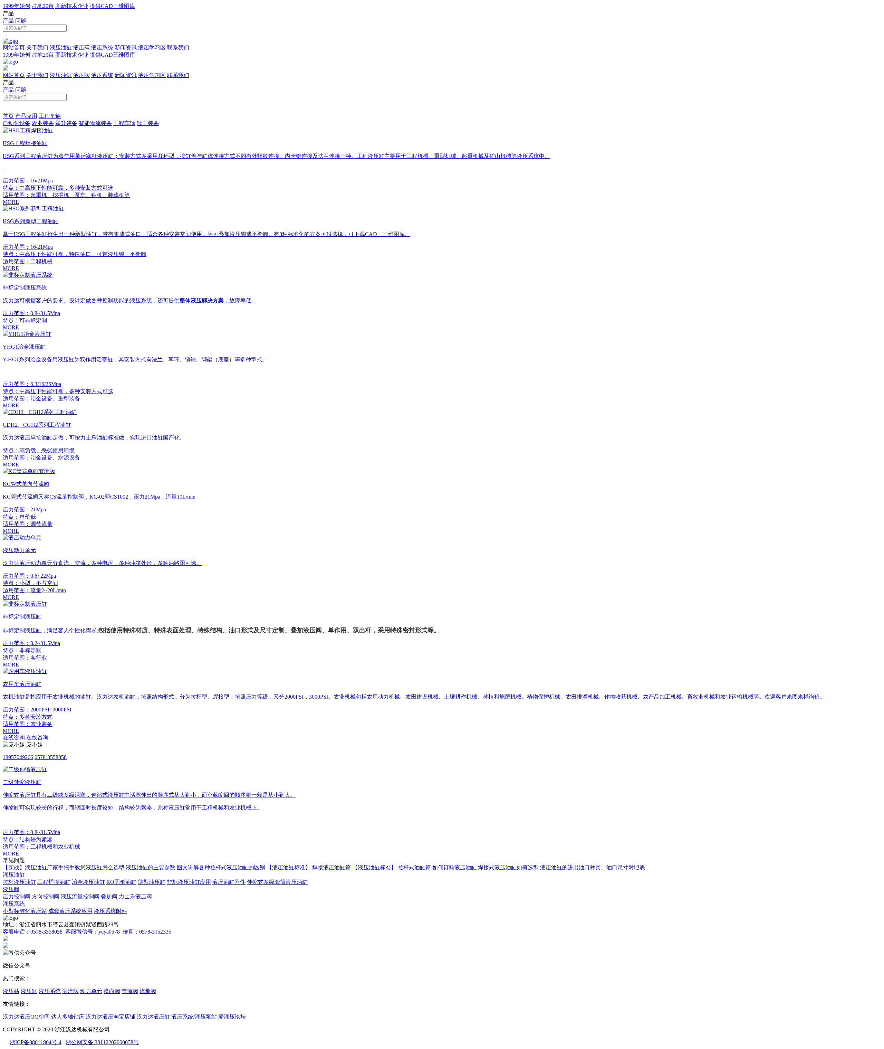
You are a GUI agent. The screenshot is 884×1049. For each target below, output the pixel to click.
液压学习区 (152, 47)
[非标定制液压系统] (27, 275)
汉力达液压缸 (153, 1017)
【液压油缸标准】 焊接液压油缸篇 (309, 867)
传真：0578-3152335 (147, 932)
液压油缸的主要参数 (150, 867)
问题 (20, 20)
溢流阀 (70, 991)
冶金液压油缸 (88, 882)
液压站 (11, 991)
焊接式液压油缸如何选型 (508, 867)
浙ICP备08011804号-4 (35, 1042)
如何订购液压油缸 (454, 867)
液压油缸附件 (229, 882)
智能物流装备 (95, 123)
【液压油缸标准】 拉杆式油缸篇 (391, 867)
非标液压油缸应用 (189, 882)
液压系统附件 (110, 911)
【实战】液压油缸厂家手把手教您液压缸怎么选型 (63, 867)
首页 (8, 116)
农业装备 (43, 123)
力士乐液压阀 (135, 896)
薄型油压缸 (151, 882)
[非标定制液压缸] (25, 604)
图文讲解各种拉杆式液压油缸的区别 (221, 867)
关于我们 (37, 47)
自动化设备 (16, 123)
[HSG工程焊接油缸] (28, 130)
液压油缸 (61, 47)
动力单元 (91, 991)
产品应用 (26, 116)
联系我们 (178, 47)
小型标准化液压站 (25, 911)
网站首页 (14, 47)
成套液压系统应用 (70, 911)
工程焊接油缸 (53, 882)
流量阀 (148, 991)
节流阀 (130, 991)
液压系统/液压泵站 (194, 1017)
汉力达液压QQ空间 (26, 1017)
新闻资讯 (126, 47)
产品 (8, 20)
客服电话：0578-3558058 (33, 932)
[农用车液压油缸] (25, 671)
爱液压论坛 (232, 1017)
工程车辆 (50, 116)
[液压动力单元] (22, 537)
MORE (11, 202)
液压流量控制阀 (80, 896)
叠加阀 (109, 896)
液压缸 (29, 991)
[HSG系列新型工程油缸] (33, 208)
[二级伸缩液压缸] (25, 769)
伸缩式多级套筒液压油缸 (277, 882)
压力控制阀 (16, 896)
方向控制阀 (45, 896)
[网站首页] (10, 41)
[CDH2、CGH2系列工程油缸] (40, 412)
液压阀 (81, 47)
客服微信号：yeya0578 (92, 932)
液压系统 (102, 47)
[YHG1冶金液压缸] (27, 334)
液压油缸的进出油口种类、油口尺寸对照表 (592, 867)
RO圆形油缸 (121, 882)
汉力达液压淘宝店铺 (110, 1017)
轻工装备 (148, 123)
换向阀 (112, 991)
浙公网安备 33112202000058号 (102, 1042)
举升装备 (66, 123)
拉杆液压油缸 (19, 882)
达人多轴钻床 (67, 1017)
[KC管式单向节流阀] (29, 471)
